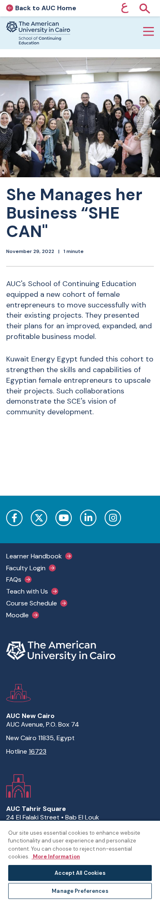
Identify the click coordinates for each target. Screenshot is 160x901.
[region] (80, 860)
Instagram (113, 518)
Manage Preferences (80, 890)
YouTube (63, 518)
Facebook (14, 518)
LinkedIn (88, 518)
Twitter (39, 518)
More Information (56, 856)
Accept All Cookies (80, 872)
